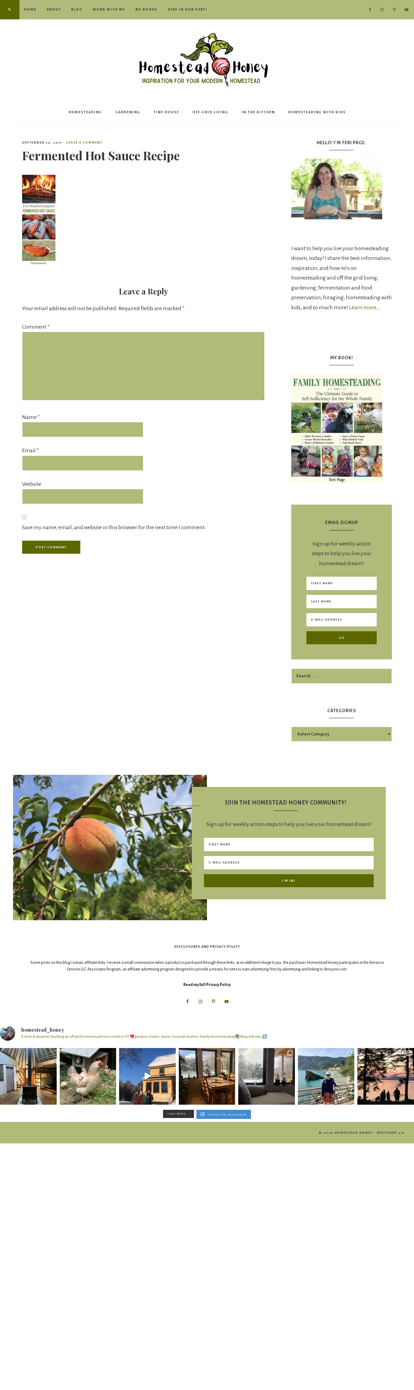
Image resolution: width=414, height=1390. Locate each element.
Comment (36, 327)
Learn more (362, 307)
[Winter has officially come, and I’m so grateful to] (266, 1076)
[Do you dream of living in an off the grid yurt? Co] (28, 1076)
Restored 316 (391, 1132)
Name (31, 417)
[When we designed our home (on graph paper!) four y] (207, 1076)
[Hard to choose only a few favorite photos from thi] (326, 1076)
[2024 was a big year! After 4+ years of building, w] (147, 1076)
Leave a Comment (84, 142)
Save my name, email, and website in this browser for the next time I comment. (114, 527)
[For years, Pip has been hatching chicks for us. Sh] (88, 1076)
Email (30, 450)
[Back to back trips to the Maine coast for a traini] (385, 1076)
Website (31, 484)
